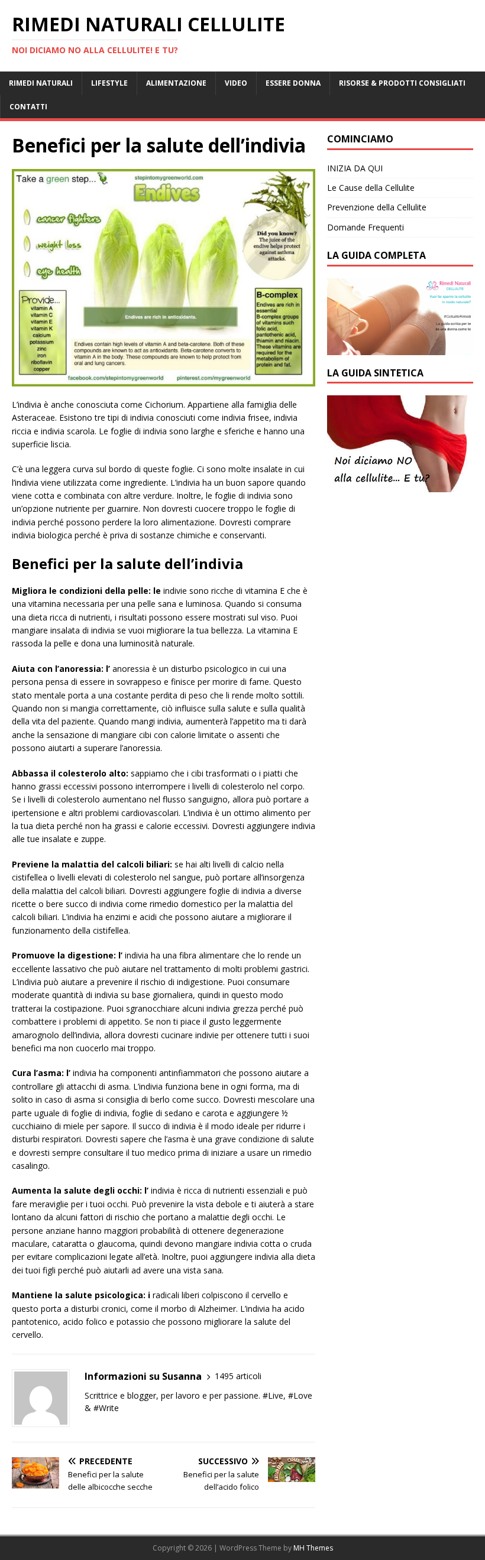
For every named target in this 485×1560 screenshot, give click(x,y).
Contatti (28, 107)
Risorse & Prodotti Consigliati (402, 83)
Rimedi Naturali (41, 83)
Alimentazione (176, 83)
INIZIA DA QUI (355, 168)
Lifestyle (109, 83)
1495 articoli (238, 1376)
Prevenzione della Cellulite (376, 207)
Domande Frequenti (365, 227)
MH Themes (313, 1548)
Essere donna (293, 83)
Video (236, 83)
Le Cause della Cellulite (371, 187)
